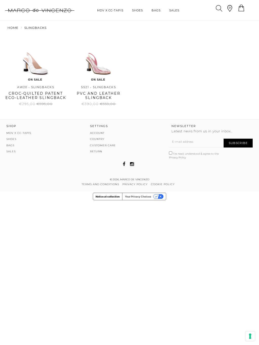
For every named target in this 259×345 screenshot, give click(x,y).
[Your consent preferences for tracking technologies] (250, 336)
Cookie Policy (163, 184)
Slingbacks (35, 28)
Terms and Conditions (100, 184)
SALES (174, 10)
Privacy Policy (177, 157)
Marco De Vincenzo (134, 179)
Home (13, 28)
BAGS (156, 10)
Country (97, 139)
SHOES (137, 10)
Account (97, 133)
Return (96, 151)
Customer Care (103, 145)
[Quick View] (34, 58)
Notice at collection (108, 196)
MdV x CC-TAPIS (110, 10)
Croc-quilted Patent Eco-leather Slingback (35, 95)
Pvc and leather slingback (98, 95)
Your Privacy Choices (138, 196)
